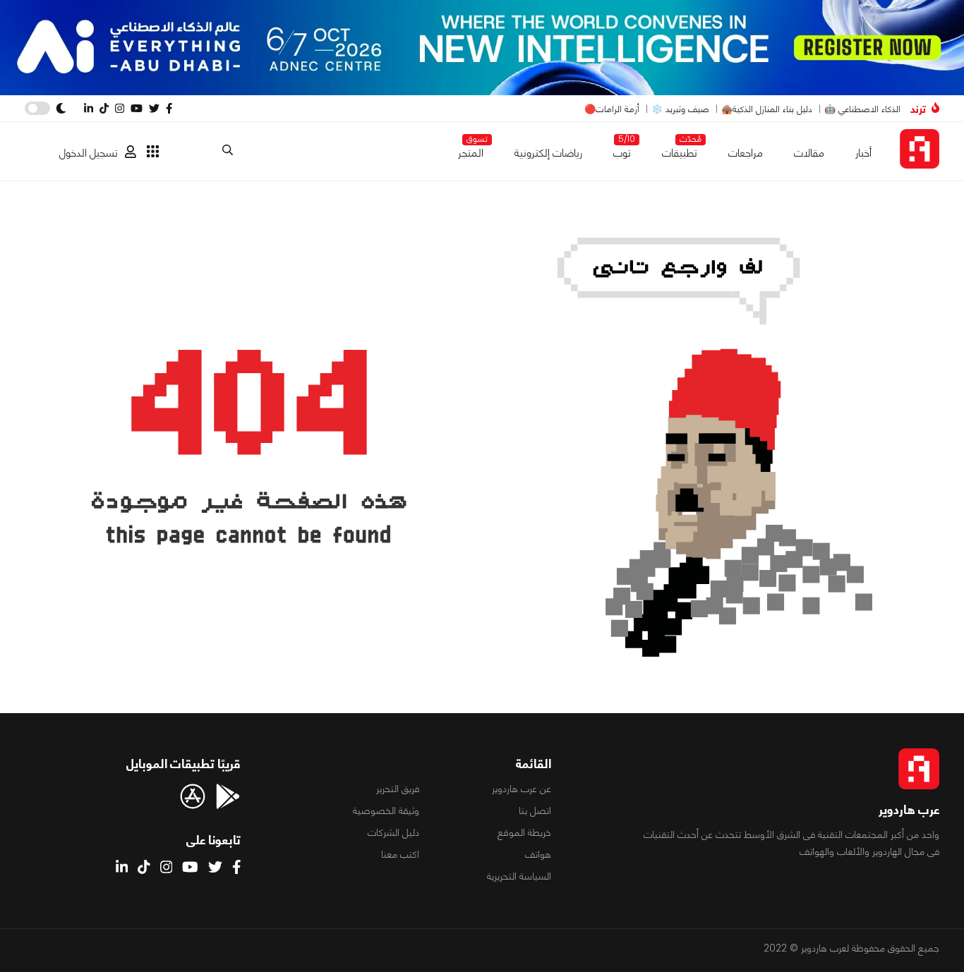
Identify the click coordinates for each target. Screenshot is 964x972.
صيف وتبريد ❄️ (680, 109)
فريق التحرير (397, 789)
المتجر (470, 150)
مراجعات (745, 152)
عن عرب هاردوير (521, 789)
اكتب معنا (400, 854)
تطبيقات (679, 150)
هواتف (538, 854)
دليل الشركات (393, 832)
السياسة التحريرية (519, 876)
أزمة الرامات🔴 (611, 109)
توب (622, 150)
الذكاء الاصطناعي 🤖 (862, 109)
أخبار (863, 152)
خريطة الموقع (524, 832)
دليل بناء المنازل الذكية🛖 (766, 109)
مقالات (809, 152)
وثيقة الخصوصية (386, 810)
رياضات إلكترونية (548, 152)
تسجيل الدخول (88, 152)
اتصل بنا (535, 810)
